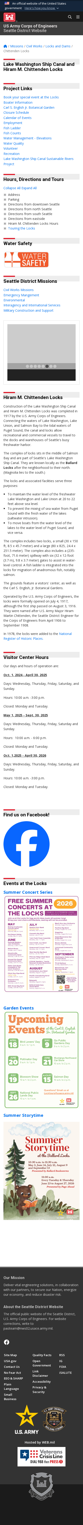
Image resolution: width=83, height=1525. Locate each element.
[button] (42, 8)
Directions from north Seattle (30, 209)
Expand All (29, 188)
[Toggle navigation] (76, 17)
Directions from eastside (26, 218)
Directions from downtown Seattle (34, 204)
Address (14, 194)
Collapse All (12, 188)
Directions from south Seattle (30, 214)
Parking (13, 199)
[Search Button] (68, 17)
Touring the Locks (22, 228)
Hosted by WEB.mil (40, 1442)
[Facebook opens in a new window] (6, 1342)
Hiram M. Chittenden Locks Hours (33, 223)
